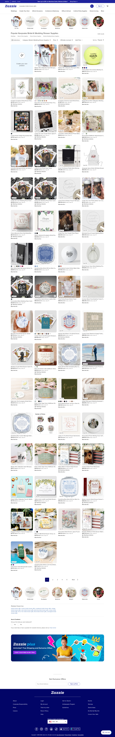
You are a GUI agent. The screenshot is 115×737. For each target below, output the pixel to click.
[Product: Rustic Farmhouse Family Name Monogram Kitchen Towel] (69, 156)
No (21, 624)
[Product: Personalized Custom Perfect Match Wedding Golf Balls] (69, 254)
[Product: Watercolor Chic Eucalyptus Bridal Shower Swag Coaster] (22, 389)
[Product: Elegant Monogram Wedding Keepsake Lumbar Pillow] (93, 389)
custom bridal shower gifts (28, 608)
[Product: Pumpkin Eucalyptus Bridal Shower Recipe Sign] (22, 88)
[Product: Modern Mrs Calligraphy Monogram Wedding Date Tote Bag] (69, 55)
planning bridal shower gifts (41, 610)
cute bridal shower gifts (27, 610)
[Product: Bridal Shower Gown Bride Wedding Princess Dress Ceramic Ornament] (93, 254)
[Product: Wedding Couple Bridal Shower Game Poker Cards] (22, 354)
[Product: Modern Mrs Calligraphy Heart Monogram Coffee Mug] (22, 454)
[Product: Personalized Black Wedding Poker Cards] (22, 287)
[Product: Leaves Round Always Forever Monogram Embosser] (69, 188)
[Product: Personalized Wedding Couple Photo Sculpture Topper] (93, 354)
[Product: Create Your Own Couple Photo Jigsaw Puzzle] (46, 121)
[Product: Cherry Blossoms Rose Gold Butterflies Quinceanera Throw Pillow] (22, 221)
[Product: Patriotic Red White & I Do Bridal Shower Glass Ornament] (69, 321)
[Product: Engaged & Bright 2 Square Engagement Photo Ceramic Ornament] (22, 519)
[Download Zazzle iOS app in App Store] (64, 729)
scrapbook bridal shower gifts (43, 608)
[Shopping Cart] (107, 6)
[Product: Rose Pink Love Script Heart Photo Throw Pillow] (46, 88)
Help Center (53, 628)
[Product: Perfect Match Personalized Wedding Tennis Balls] (93, 55)
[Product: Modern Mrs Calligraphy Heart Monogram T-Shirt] (46, 55)
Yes (15, 624)
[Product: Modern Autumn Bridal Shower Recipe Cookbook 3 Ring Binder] (93, 487)
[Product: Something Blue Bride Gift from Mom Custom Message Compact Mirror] (46, 254)
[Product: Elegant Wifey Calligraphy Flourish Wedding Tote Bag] (22, 487)
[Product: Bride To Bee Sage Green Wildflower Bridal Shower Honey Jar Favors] (46, 389)
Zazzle (7, 1)
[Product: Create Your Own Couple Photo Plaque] (69, 221)
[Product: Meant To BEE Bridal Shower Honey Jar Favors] (46, 519)
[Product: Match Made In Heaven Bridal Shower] (69, 454)
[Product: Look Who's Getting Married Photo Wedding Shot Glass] (69, 121)
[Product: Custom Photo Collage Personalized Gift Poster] (22, 121)
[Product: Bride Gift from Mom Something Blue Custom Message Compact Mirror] (69, 354)
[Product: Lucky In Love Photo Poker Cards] (46, 156)
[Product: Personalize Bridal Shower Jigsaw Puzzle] (69, 519)
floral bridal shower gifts (40, 611)
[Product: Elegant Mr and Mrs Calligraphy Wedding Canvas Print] (93, 88)
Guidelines (74, 735)
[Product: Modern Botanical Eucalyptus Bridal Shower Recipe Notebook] (46, 221)
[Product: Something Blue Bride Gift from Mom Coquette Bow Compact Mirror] (69, 487)
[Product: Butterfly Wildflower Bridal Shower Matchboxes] (93, 519)
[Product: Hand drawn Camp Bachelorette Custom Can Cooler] (22, 552)
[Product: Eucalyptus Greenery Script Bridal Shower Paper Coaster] (69, 88)
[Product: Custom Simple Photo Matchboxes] (93, 454)
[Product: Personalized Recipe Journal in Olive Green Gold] (69, 389)
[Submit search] (92, 6)
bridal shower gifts (16, 608)
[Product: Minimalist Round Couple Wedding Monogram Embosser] (93, 221)
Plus (18, 1)
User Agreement (60, 735)
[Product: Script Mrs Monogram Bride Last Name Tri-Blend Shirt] (22, 156)
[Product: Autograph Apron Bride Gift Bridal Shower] (93, 156)
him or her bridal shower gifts (25, 611)
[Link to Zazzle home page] (11, 6)
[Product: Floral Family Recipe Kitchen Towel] (69, 287)
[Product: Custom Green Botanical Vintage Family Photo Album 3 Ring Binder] (93, 321)
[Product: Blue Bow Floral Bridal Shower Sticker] (22, 321)
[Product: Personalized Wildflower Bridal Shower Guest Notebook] (93, 121)
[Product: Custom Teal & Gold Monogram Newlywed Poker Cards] (46, 321)
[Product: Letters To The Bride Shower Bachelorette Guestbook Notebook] (69, 423)
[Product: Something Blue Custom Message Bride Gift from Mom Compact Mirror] (22, 423)
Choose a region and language (56, 719)
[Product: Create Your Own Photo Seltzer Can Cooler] (93, 188)
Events (14, 1)
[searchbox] (56, 6)
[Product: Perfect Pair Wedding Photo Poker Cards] (46, 188)
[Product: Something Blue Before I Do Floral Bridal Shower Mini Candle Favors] (46, 552)
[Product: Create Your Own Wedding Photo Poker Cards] (22, 188)
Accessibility (81, 735)
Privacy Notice (68, 735)
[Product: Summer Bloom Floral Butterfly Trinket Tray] (93, 287)
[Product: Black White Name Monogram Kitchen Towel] (22, 254)
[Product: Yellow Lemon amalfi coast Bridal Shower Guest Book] (46, 487)
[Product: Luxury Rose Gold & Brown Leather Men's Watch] (46, 287)
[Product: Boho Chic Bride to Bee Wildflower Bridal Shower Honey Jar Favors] (46, 354)
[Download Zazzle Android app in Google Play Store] (75, 729)
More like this (38, 71)
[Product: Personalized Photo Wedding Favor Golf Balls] (93, 423)
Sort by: (95, 40)
